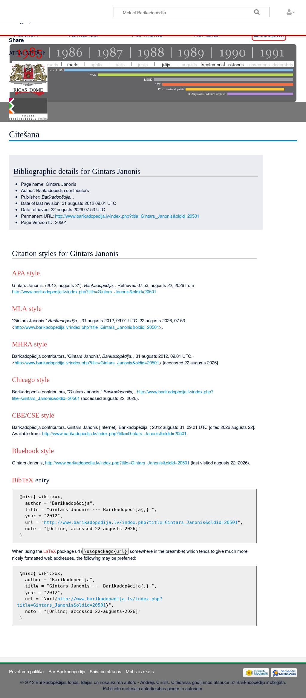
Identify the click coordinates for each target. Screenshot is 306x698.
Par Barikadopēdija (66, 671)
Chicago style (31, 379)
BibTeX (22, 480)
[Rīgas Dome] (28, 76)
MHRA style (29, 344)
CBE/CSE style (33, 415)
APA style (26, 273)
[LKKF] (28, 108)
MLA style (27, 308)
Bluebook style (33, 451)
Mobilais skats (140, 671)
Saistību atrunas (105, 671)
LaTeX (49, 551)
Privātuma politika (26, 671)
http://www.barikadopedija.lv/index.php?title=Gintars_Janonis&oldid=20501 (127, 216)
